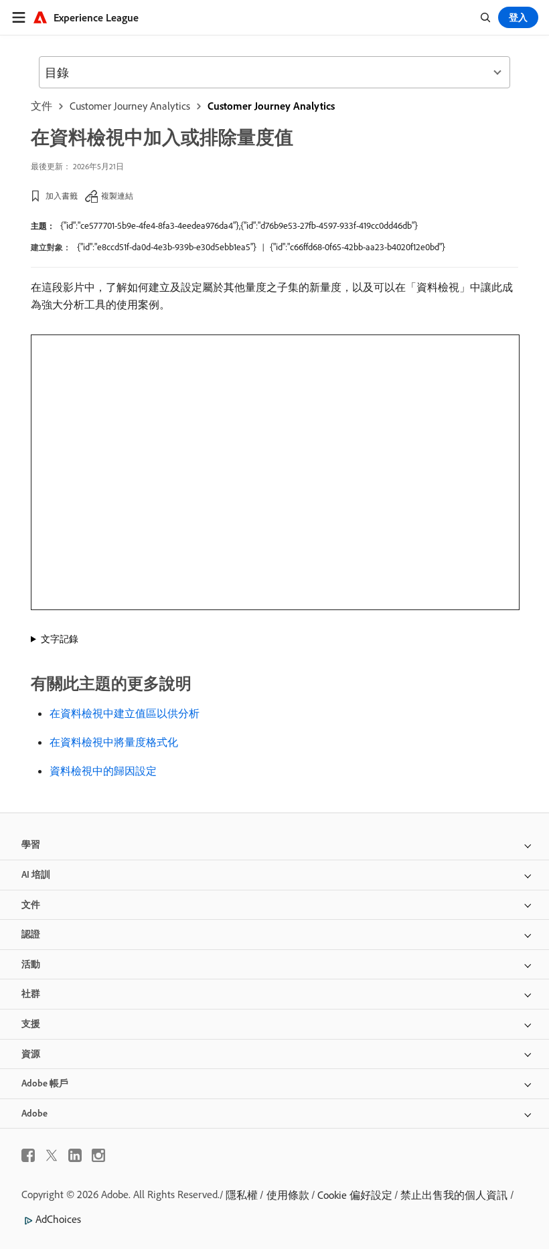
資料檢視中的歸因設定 (103, 770)
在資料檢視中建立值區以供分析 (125, 713)
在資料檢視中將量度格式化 (114, 742)
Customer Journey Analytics (130, 105)
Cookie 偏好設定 (354, 1195)
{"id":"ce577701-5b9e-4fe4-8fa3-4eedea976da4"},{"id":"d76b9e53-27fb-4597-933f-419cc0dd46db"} (239, 225)
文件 (41, 105)
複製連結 (117, 196)
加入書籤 (62, 196)
